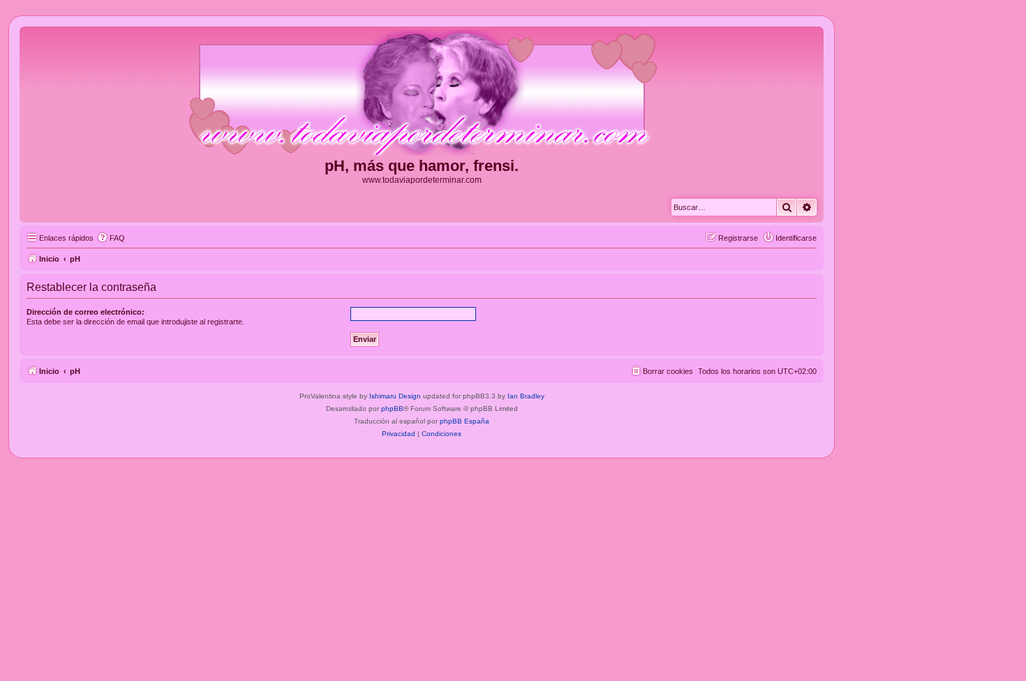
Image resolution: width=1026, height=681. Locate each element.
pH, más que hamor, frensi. (422, 165)
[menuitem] (111, 238)
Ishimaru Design (395, 396)
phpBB (392, 408)
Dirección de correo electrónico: (85, 312)
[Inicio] (421, 93)
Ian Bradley (525, 396)
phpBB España (464, 421)
